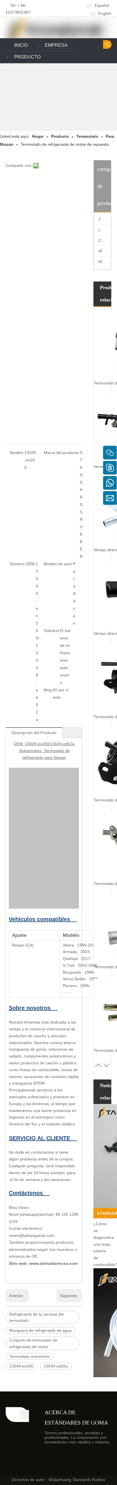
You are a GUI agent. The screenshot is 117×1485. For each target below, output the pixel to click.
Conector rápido (105, 240)
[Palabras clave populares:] (107, 44)
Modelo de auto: (58, 564)
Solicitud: (52, 630)
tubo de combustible (105, 230)
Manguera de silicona (105, 251)
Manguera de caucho (105, 261)
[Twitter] (58, 13)
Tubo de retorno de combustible (105, 219)
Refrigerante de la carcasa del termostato (36, 1317)
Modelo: (17, 452)
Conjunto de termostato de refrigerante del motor (33, 1343)
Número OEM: (23, 564)
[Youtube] (67, 13)
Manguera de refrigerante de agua (40, 1330)
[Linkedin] (67, 5)
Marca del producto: (62, 452)
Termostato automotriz (29, 1356)
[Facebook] (58, 5)
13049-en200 (21, 1366)
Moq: (48, 690)
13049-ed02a (56, 1366)
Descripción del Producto (34, 732)
